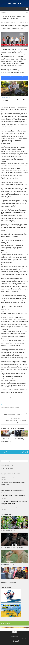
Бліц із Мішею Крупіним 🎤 (8, 477)
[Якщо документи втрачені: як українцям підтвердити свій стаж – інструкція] (7, 433)
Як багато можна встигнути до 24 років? (11, 473)
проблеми (12, 407)
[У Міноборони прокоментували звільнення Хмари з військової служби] (14, 573)
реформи (17, 407)
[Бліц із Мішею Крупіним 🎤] (14, 556)
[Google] (27, 452)
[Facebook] (21, 452)
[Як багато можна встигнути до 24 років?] (14, 539)
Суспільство (4, 12)
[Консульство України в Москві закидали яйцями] (21, 433)
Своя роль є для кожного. (7, 468)
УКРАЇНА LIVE (14, 3)
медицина (7, 407)
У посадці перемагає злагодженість (10, 507)
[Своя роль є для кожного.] (14, 522)
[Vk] (25, 452)
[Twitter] (23, 452)
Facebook (14, 397)
